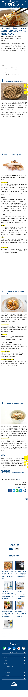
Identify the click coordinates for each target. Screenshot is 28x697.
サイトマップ (6, 678)
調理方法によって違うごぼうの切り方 (13, 69)
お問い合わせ (6, 675)
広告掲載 (5, 660)
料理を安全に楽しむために (9, 654)
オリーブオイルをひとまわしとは (10, 652)
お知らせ (5, 669)
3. (4, 70)
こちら (18, 479)
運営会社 (5, 657)
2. (4, 69)
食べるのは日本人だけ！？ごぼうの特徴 (13, 67)
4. (4, 74)
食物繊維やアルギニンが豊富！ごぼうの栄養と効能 (12, 472)
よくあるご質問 (7, 672)
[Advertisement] (14, 517)
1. (4, 67)
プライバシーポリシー (8, 666)
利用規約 (5, 663)
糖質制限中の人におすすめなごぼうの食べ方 (14, 74)
